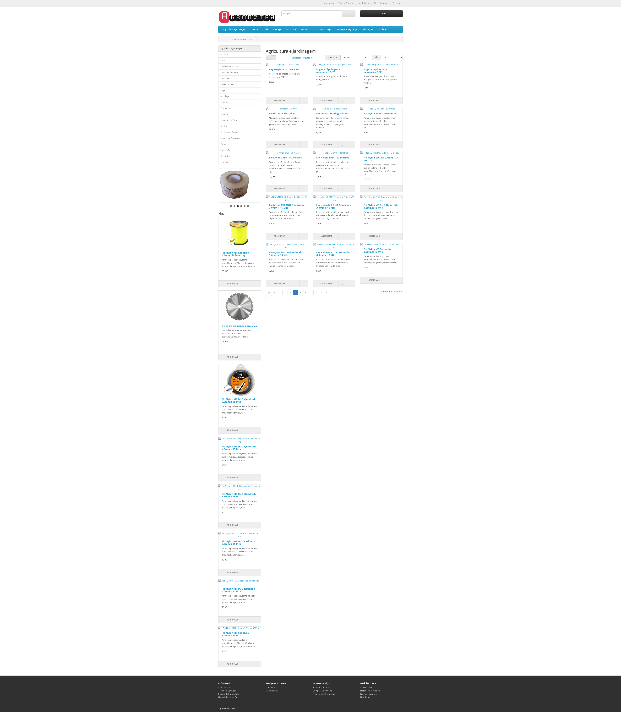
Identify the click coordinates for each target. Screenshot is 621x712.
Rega (222, 90)
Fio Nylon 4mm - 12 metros (332, 157)
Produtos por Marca (322, 687)
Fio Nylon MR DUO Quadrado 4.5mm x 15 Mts (239, 448)
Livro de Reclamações (228, 697)
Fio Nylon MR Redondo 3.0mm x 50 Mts (235, 634)
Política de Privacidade (228, 694)
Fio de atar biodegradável (332, 113)
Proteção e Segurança (347, 29)
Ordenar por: (333, 57)
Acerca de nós (224, 687)
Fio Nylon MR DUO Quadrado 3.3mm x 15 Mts (239, 495)
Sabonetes (225, 162)
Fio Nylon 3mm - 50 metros (285, 157)
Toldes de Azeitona (229, 66)
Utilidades (382, 29)
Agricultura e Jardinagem (234, 29)
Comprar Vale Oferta (322, 690)
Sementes (305, 29)
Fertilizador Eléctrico (282, 113)
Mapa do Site (272, 690)
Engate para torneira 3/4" (284, 69)
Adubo (223, 126)
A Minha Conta (367, 687)
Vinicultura (291, 29)
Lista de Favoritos (368, 694)
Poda (265, 29)
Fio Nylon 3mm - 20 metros (380, 113)
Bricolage (277, 29)
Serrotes (224, 102)
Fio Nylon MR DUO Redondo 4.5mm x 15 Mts (238, 590)
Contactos (270, 687)
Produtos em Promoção (324, 694)
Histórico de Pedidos (370, 690)
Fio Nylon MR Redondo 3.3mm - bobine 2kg (235, 254)
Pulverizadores (227, 84)
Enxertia (254, 29)
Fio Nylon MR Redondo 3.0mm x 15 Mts (377, 250)
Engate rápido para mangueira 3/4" (375, 71)
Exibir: (376, 57)
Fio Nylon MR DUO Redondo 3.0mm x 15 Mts (238, 543)
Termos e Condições (227, 690)
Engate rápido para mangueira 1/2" (328, 71)
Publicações (367, 29)
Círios (223, 144)
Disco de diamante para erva (239, 325)
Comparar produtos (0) (302, 57)
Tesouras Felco (227, 78)
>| (269, 297)
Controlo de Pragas (323, 29)
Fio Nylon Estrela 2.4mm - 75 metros (381, 159)
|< (269, 292)
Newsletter (365, 697)
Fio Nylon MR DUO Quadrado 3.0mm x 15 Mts (239, 400)
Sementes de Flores (229, 120)
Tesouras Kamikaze (229, 72)
